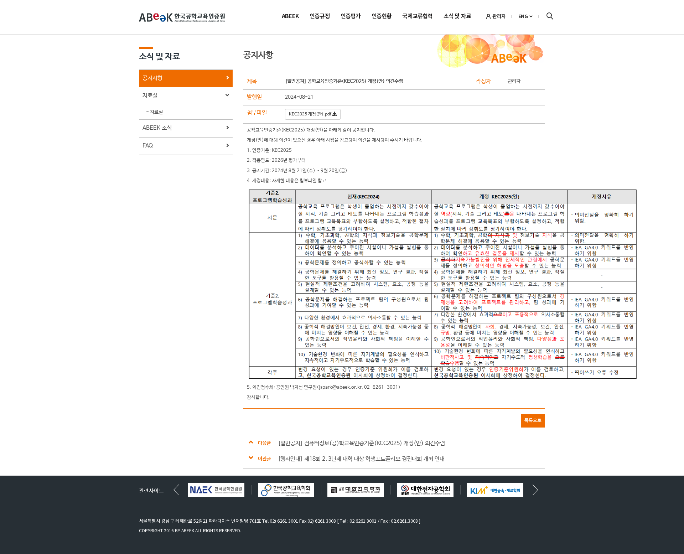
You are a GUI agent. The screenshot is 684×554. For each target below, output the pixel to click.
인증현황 (382, 17)
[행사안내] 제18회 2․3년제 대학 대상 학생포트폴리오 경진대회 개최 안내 (361, 459)
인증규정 (320, 17)
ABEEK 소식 (157, 128)
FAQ (147, 146)
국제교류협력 (417, 17)
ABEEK (290, 17)
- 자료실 (154, 112)
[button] (535, 490)
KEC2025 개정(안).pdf (310, 114)
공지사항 (152, 78)
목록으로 (533, 420)
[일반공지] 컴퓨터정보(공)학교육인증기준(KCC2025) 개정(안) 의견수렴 (361, 443)
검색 (550, 16)
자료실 (149, 95)
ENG (523, 16)
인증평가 (351, 17)
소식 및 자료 (457, 17)
